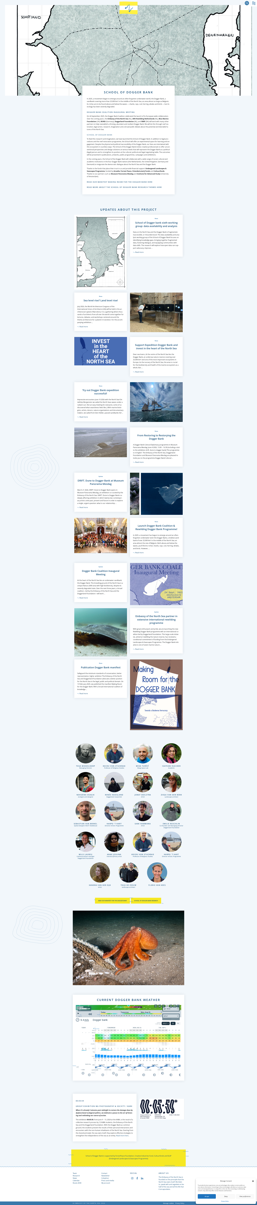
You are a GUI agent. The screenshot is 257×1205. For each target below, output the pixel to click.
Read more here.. (122, 1136)
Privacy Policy (225, 1201)
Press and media (107, 1180)
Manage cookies (168, 1203)
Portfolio (146, 8)
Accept (207, 1196)
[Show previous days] (90, 1014)
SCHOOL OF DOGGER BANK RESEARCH (146, 901)
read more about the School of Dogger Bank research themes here (124, 187)
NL (242, 3)
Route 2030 (77, 1183)
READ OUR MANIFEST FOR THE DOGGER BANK (112, 901)
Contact (104, 1173)
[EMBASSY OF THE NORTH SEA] (128, 8)
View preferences (244, 1196)
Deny (226, 1196)
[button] (253, 1181)
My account (105, 1183)
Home (76, 8)
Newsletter (105, 1176)
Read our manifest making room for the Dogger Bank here (120, 182)
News (85, 8)
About (172, 8)
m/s (87, 1019)
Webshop (160, 8)
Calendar (97, 8)
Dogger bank (100, 1019)
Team (181, 8)
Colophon (105, 1178)
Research (111, 8)
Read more (139, 252)
